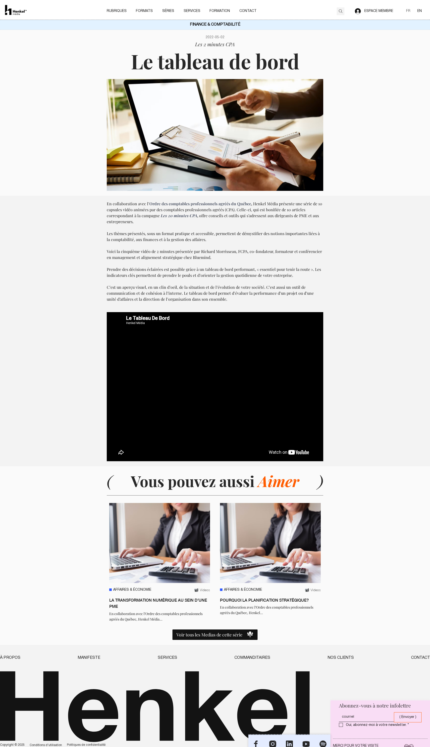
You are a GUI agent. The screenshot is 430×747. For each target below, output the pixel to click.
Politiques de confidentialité (86, 745)
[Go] (340, 11)
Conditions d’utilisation (46, 745)
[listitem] (160, 562)
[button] (116, 11)
